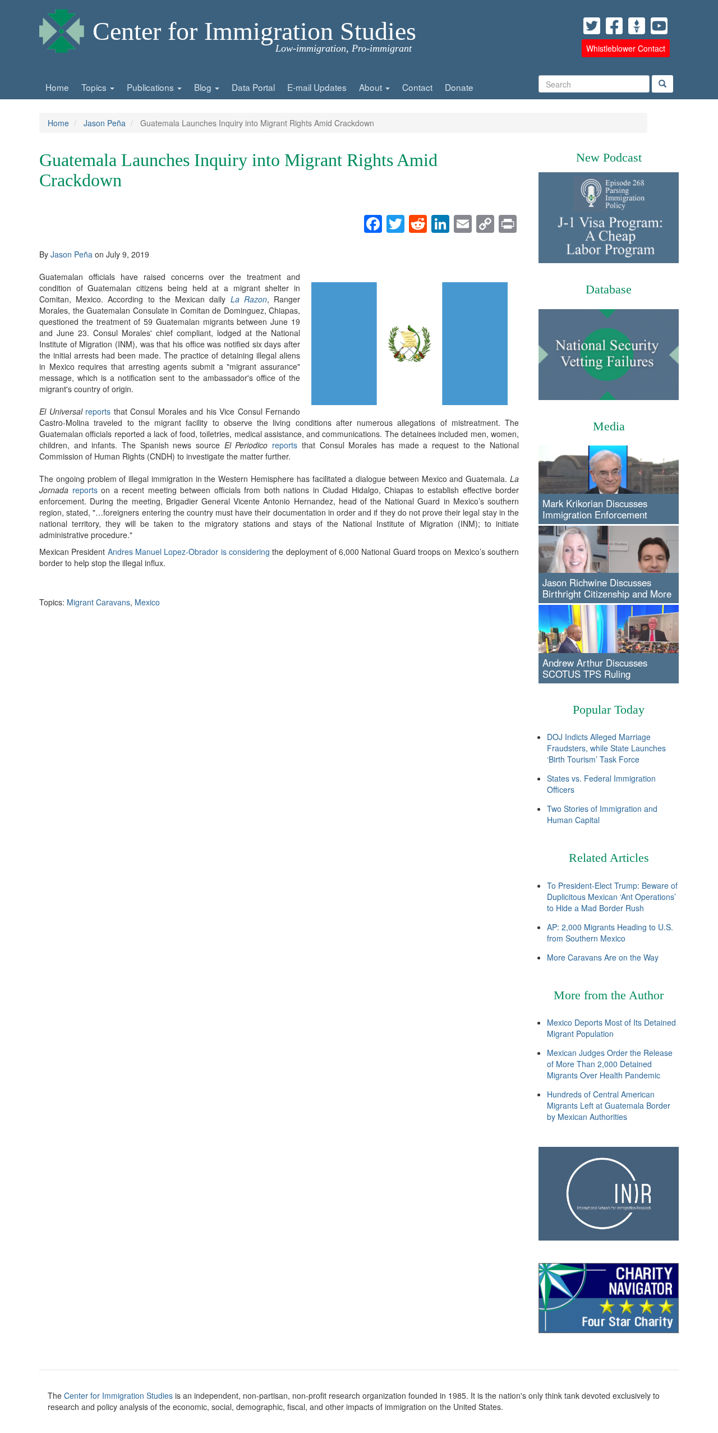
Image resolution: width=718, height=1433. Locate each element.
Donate (459, 87)
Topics (95, 87)
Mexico (147, 602)
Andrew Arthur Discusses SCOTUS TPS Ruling (594, 668)
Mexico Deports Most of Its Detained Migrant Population (611, 1028)
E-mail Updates (317, 87)
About (371, 87)
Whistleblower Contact (625, 48)
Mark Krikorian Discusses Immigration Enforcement (594, 509)
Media (609, 426)
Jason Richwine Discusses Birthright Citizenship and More (606, 588)
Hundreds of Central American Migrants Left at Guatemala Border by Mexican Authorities (608, 1105)
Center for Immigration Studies (254, 31)
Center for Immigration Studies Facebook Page (614, 25)
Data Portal (253, 87)
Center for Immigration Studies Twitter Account (591, 25)
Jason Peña (105, 122)
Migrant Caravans (98, 602)
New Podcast (609, 157)
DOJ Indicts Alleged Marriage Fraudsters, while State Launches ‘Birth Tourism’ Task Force (606, 748)
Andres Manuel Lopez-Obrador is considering (189, 551)
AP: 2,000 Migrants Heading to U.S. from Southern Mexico (610, 932)
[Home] (61, 28)
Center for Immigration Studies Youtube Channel (659, 25)
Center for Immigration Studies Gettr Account (636, 25)
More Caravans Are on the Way (603, 957)
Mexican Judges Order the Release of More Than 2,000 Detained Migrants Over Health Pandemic (610, 1064)
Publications (151, 87)
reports (98, 411)
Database (609, 289)
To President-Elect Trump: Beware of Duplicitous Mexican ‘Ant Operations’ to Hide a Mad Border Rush (612, 896)
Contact (417, 87)
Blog (204, 87)
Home (57, 87)
